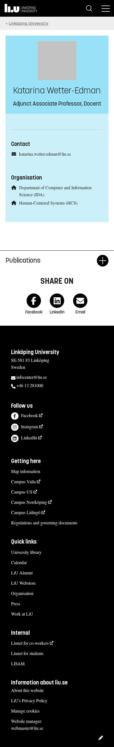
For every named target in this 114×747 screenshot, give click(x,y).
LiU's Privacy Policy (29, 700)
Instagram (29, 426)
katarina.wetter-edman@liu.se (45, 154)
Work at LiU (22, 614)
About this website (27, 690)
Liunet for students (27, 653)
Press (15, 603)
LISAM (18, 663)
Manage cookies (25, 711)
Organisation (22, 593)
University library (26, 552)
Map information (25, 471)
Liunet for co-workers (30, 643)
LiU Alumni (22, 573)
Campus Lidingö (25, 512)
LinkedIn (29, 437)
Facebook (29, 415)
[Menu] (105, 8)
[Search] (89, 8)
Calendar (19, 562)
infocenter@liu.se (31, 377)
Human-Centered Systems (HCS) (48, 203)
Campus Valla (23, 481)
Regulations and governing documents (44, 523)
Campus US (21, 492)
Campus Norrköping (29, 502)
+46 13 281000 (29, 385)
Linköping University (28, 23)
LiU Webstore (23, 583)
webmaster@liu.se (27, 728)
